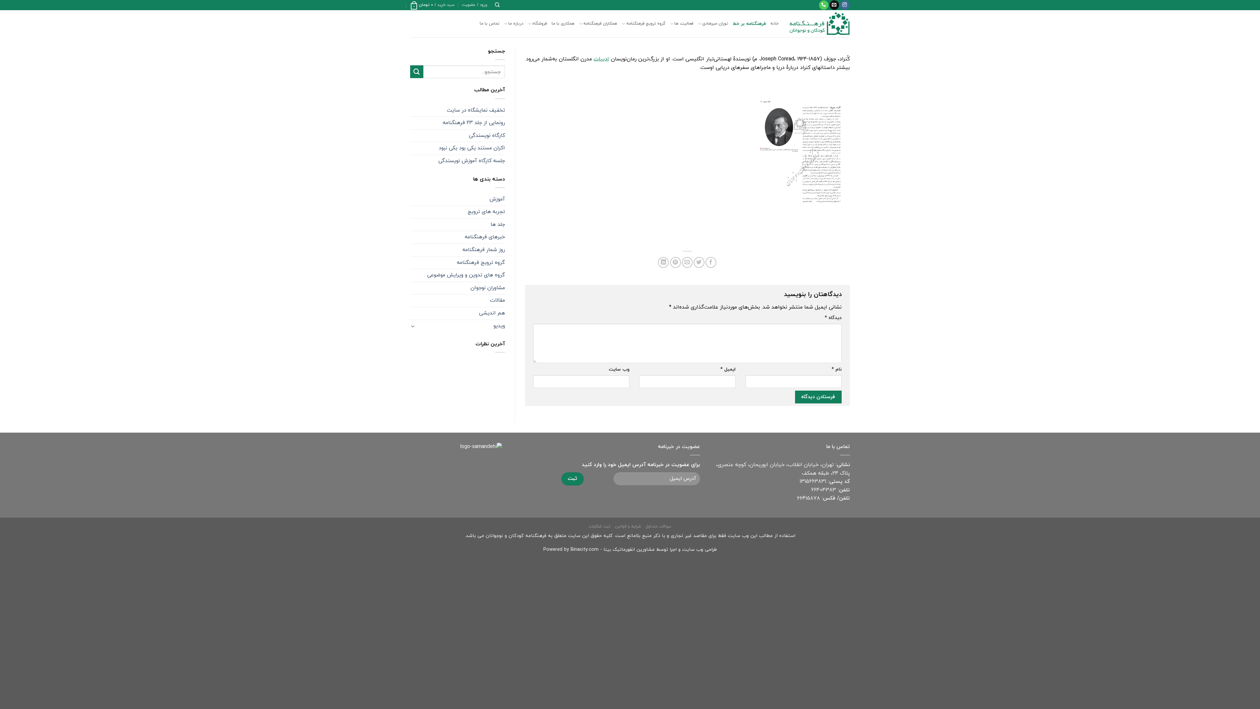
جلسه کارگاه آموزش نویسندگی (471, 160)
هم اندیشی (492, 313)
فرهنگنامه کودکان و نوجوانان (516, 535)
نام (836, 369)
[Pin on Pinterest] (675, 262)
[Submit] (416, 71)
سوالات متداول (658, 526)
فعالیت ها (683, 24)
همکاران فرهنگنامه (600, 24)
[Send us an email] (834, 5)
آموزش (497, 199)
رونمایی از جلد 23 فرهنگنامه (474, 122)
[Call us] (824, 5)
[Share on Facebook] (710, 262)
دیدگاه (833, 317)
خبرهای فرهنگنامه (485, 237)
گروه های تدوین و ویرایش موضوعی (466, 275)
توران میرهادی (715, 24)
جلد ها (498, 224)
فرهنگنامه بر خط (749, 23)
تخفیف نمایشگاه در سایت (476, 110)
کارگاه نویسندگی (487, 135)
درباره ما (515, 24)
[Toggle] (412, 326)
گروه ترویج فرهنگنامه (645, 24)
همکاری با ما (563, 24)
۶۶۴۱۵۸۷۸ (808, 498)
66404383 (823, 490)
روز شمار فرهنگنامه (483, 249)
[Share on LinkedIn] (663, 262)
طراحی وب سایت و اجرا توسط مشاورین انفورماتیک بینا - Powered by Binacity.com (630, 549)
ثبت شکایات (599, 526)
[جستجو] (497, 5)
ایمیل (727, 369)
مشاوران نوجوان (488, 287)
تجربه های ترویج (486, 211)
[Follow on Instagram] (845, 5)
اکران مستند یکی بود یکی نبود (472, 148)
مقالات (497, 300)
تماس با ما (489, 24)
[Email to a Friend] (687, 262)
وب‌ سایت (619, 369)
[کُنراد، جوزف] (799, 157)
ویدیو (499, 326)
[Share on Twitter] (699, 262)
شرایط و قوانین (628, 526)
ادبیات (601, 59)
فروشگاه (539, 24)
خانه (774, 24)
